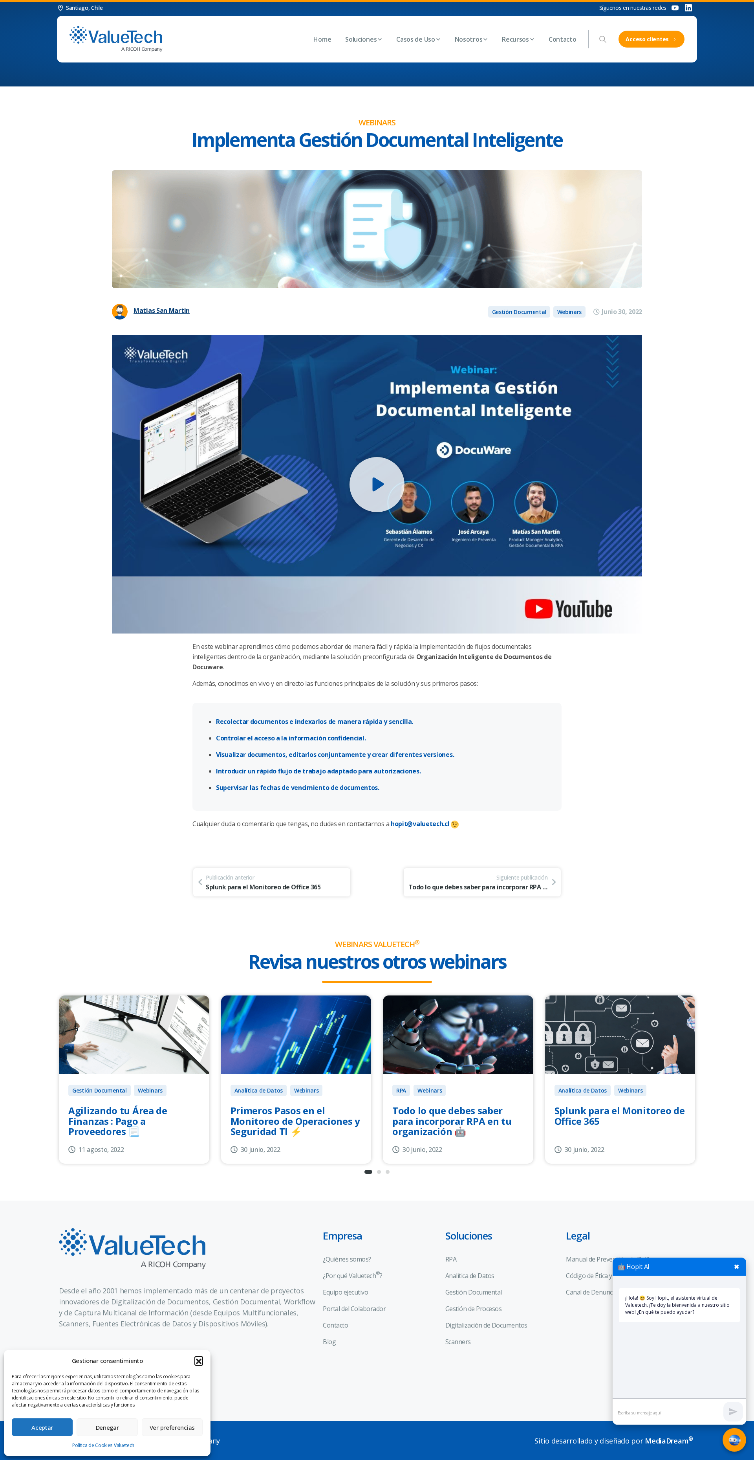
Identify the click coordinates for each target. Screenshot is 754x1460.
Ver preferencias (172, 1427)
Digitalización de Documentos (486, 1325)
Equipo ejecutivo (345, 1292)
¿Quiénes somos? (347, 1259)
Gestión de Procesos (473, 1308)
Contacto (335, 1325)
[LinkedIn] (688, 7)
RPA (401, 1090)
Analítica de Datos (258, 1090)
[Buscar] (602, 39)
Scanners (458, 1341)
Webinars (150, 1090)
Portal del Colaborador (354, 1308)
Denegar (107, 1427)
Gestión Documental (99, 1090)
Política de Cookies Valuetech (103, 1445)
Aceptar (42, 1427)
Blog (329, 1341)
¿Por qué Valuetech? (352, 1275)
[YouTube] (675, 7)
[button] (199, 1361)
